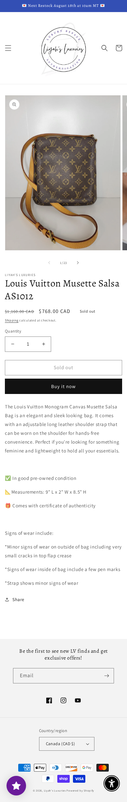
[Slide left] (49, 262)
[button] (8, 48)
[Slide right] (78, 262)
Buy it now (63, 386)
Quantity (13, 331)
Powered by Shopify (80, 790)
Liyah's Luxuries (55, 790)
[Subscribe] (106, 675)
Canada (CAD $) (60, 743)
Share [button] (18, 599)
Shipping (12, 320)
